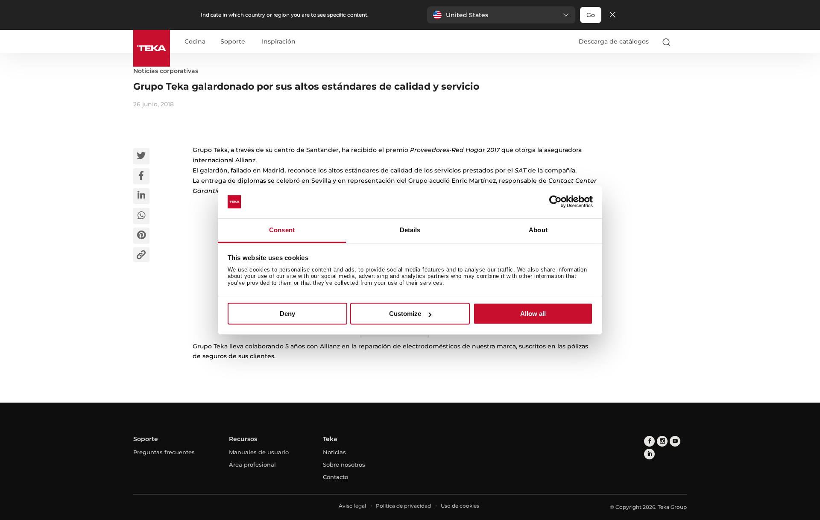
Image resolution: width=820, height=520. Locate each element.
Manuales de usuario (259, 452)
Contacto (335, 476)
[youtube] (675, 441)
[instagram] (662, 441)
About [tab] (538, 230)
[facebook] (649, 441)
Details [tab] (410, 230)
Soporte (232, 41)
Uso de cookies (460, 505)
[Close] (612, 15)
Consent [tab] (282, 230)
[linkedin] (649, 454)
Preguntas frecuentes (164, 452)
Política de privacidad (403, 505)
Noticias (334, 452)
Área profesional (252, 464)
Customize (405, 313)
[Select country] (683, 42)
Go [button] (590, 15)
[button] (501, 15)
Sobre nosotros (344, 464)
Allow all (533, 313)
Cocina (194, 41)
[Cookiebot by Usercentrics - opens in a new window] (555, 202)
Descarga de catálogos (614, 41)
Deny (287, 313)
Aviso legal (352, 505)
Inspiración (279, 41)
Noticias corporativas (165, 71)
